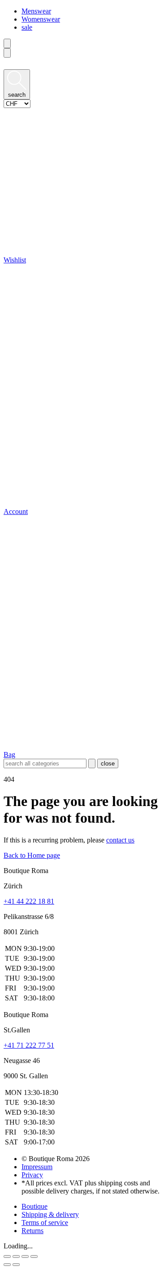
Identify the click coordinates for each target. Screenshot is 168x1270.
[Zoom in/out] (34, 1256)
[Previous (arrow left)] (7, 1264)
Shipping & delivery (50, 1214)
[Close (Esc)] (7, 1256)
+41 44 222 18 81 (29, 901)
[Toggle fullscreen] (25, 1256)
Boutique (34, 1206)
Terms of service (45, 1222)
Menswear (36, 11)
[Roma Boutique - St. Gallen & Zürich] (84, 65)
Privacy (32, 1175)
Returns (32, 1230)
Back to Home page (32, 855)
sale (27, 27)
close (108, 763)
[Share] (16, 1256)
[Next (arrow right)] (16, 1264)
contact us (120, 840)
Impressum (37, 1167)
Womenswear (41, 19)
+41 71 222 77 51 (29, 1045)
